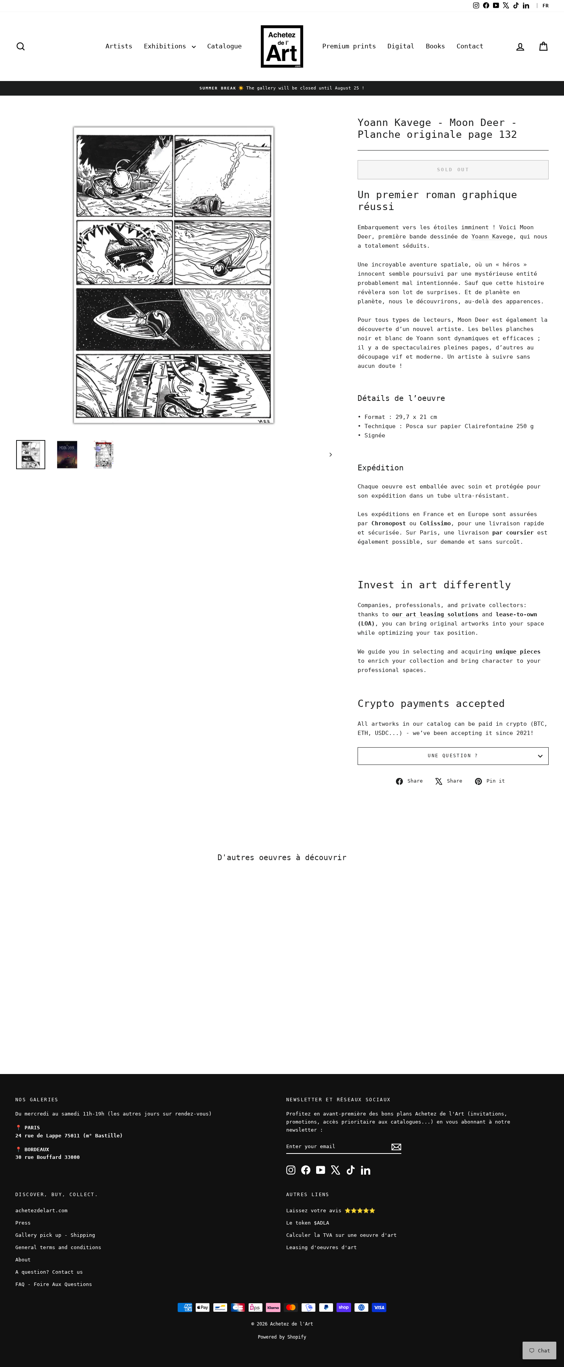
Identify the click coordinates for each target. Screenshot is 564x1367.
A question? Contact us (49, 1272)
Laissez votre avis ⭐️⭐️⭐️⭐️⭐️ (330, 1210)
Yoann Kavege (492, 236)
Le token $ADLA (307, 1223)
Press (23, 1223)
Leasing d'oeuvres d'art (321, 1247)
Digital (401, 46)
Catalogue (224, 46)
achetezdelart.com (41, 1210)
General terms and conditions (58, 1247)
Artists (119, 46)
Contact (470, 46)
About (23, 1260)
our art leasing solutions (435, 614)
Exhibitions (167, 46)
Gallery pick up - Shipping (55, 1235)
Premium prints (349, 46)
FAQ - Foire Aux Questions (53, 1284)
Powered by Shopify (282, 1337)
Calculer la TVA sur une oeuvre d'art (341, 1235)
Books (435, 46)
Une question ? (453, 755)
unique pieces (518, 651)
